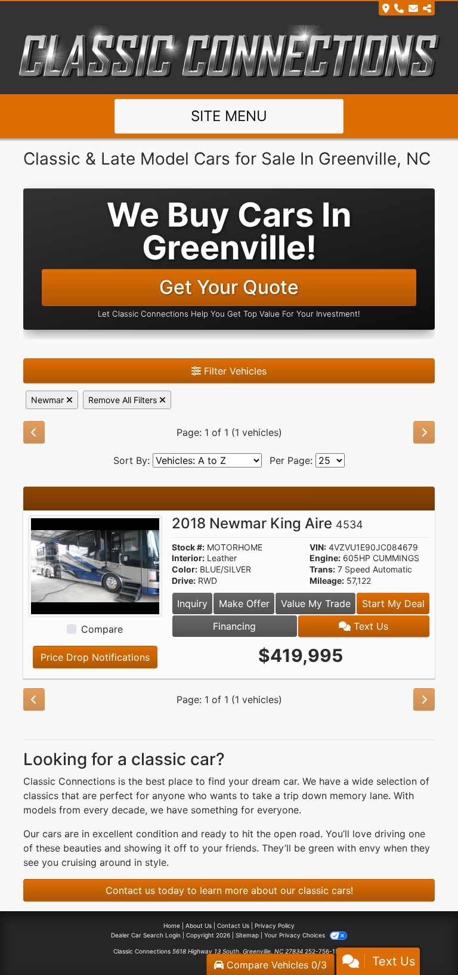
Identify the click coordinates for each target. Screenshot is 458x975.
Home (171, 925)
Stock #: (188, 547)
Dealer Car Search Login (146, 935)
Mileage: (327, 581)
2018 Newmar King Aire (267, 523)
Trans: (322, 569)
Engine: (325, 558)
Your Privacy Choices (295, 935)
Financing (234, 626)
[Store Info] (407, 8)
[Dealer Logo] (229, 54)
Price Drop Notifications (95, 657)
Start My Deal (393, 603)
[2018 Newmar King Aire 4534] (95, 565)
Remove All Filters (123, 400)
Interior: (188, 558)
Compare (102, 629)
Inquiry (192, 603)
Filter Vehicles (234, 371)
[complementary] (422, 939)
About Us (198, 925)
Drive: (184, 581)
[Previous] (34, 432)
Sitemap (247, 935)
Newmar (48, 400)
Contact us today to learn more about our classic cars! (229, 890)
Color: (184, 569)
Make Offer (244, 603)
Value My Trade (316, 603)
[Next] (424, 432)
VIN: (318, 547)
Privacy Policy (275, 925)
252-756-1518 (325, 951)
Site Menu (229, 116)
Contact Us (233, 925)
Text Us (369, 626)
